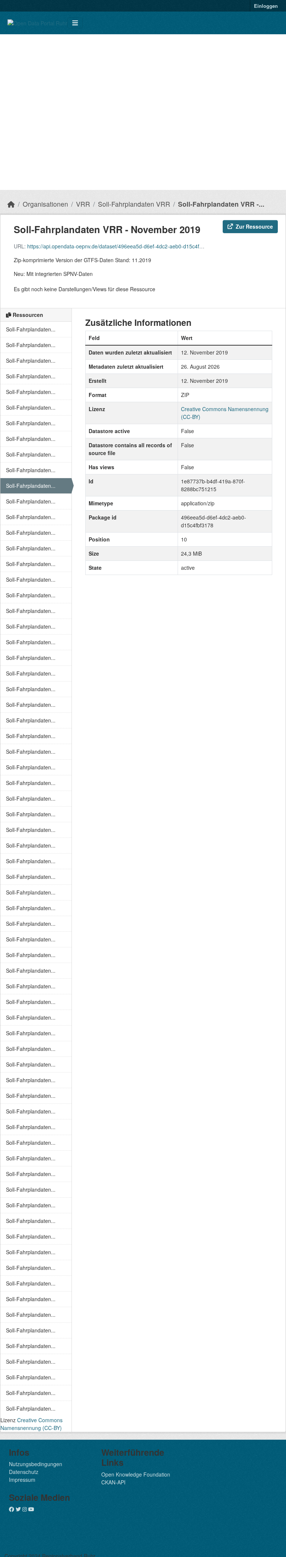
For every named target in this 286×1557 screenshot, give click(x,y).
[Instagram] (24, 1509)
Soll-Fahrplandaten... (30, 329)
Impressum (22, 1479)
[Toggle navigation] (75, 23)
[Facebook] (11, 1509)
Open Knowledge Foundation (135, 1474)
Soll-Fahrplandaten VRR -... (221, 204)
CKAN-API (113, 1482)
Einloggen (266, 5)
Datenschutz (23, 1471)
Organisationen (45, 204)
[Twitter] (18, 1509)
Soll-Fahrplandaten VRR (134, 204)
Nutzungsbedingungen (35, 1464)
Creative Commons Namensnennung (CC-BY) (31, 1424)
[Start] (11, 204)
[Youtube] (31, 1509)
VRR (83, 204)
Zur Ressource (254, 226)
